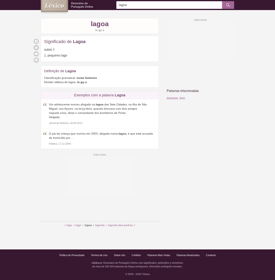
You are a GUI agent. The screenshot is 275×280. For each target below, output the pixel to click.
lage (78, 225)
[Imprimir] (36, 60)
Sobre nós (119, 255)
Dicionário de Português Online (82, 5)
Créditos (136, 255)
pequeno (172, 97)
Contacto (211, 255)
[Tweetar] (36, 47)
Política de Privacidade (72, 255)
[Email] (36, 54)
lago (69, 225)
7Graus (146, 274)
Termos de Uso (99, 255)
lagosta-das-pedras (120, 225)
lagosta (99, 225)
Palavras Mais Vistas (158, 255)
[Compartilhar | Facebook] (36, 41)
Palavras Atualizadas (188, 255)
